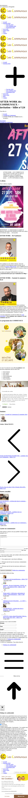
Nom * (1, 548)
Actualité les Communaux (6, 122)
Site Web (24, 550)
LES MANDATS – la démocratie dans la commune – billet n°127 (13, 609)
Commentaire (3, 535)
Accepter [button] (4, 407)
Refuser (9, 407)
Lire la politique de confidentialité (9, 791)
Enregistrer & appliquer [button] (6, 750)
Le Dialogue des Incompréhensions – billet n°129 (15, 579)
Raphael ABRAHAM (10, 266)
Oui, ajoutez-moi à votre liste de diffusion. (12, 559)
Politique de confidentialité (14, 639)
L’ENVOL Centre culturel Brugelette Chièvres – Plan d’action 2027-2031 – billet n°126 (15, 617)
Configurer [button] (5, 404)
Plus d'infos (12, 404)
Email (2, 629)
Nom (1, 626)
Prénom (2, 623)
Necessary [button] (2, 723)
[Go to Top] (14, 704)
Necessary (4, 724)
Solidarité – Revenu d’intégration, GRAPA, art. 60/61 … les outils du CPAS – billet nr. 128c (14, 586)
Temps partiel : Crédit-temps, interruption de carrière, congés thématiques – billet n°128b (14, 593)
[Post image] (4, 499)
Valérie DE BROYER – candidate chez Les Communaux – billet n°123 (11, 512)
